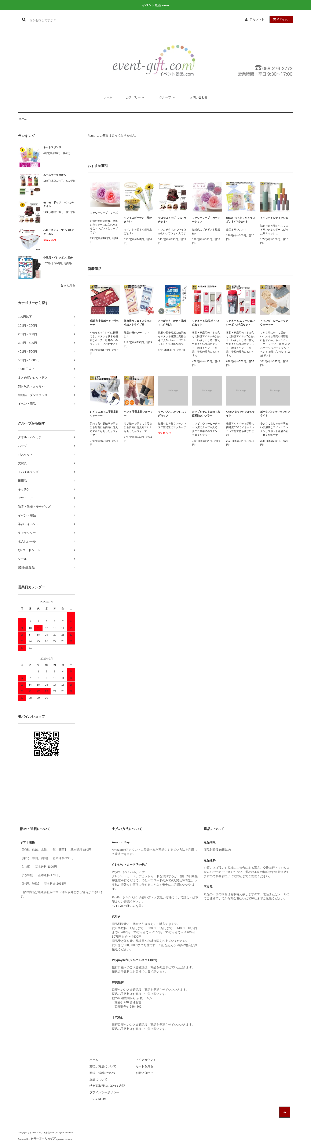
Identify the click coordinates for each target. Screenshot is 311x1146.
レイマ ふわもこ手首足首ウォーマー (104, 413)
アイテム (283, 19)
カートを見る (144, 1066)
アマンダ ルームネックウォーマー (274, 322)
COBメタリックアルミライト (240, 413)
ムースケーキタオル (54, 174)
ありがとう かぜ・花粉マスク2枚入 (172, 322)
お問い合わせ (199, 97)
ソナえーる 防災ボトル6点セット (206, 322)
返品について (98, 1079)
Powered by (24, 1139)
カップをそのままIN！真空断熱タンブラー (206, 413)
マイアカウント (145, 1059)
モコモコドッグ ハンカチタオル (58, 204)
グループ (165, 97)
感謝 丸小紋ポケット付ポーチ (104, 322)
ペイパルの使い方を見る (128, 906)
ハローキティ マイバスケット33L (58, 232)
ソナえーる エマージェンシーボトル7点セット (240, 322)
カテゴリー (133, 97)
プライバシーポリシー (104, 1092)
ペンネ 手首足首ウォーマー (138, 413)
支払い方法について (102, 1066)
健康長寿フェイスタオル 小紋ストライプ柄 (139, 322)
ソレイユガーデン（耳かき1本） (138, 219)
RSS (92, 1099)
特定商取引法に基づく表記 (107, 1085)
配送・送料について (102, 1073)
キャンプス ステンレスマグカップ (172, 413)
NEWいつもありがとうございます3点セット (240, 219)
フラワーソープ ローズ (104, 212)
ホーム (107, 97)
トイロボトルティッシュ (274, 217)
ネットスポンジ (52, 147)
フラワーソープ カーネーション (206, 219)
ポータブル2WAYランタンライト (275, 413)
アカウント (256, 19)
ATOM (102, 1099)
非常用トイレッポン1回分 (58, 257)
